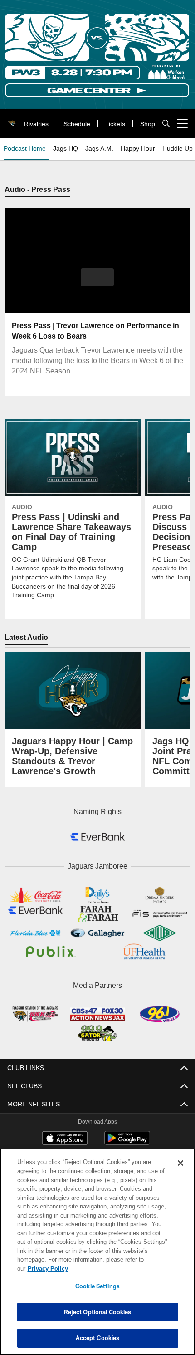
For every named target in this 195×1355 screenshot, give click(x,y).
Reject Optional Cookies (98, 1312)
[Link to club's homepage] (10, 120)
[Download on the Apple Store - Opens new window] (64, 1136)
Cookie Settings (97, 1286)
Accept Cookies (98, 1337)
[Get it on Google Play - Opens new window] (127, 1139)
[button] (97, 277)
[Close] (180, 1172)
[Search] (166, 124)
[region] (97, 1256)
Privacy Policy (117, 1268)
